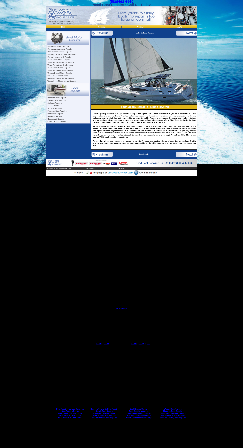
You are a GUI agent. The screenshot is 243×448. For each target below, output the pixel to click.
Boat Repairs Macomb (138, 411)
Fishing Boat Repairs (56, 100)
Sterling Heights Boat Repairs (173, 413)
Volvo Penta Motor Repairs (58, 60)
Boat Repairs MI (102, 344)
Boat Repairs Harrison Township (70, 409)
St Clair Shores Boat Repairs (104, 418)
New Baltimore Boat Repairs (173, 415)
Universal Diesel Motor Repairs (60, 78)
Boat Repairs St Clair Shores (70, 418)
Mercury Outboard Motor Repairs (61, 54)
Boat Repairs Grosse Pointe (70, 413)
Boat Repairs (144, 154)
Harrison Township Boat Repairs (104, 409)
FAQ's (179, 27)
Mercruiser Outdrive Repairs (59, 52)
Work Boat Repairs (55, 114)
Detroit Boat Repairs (104, 411)
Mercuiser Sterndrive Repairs (59, 49)
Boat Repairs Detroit (70, 411)
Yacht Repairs (53, 106)
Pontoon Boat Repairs (57, 111)
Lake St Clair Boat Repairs (104, 415)
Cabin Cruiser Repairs (56, 122)
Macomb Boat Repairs (172, 411)
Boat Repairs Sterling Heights (138, 413)
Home (63, 27)
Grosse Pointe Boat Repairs (104, 413)
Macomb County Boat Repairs (173, 418)
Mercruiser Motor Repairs (58, 46)
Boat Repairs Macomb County (138, 418)
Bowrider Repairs (54, 116)
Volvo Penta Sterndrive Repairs (60, 62)
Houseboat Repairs (55, 119)
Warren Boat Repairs (173, 409)
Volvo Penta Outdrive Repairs (60, 65)
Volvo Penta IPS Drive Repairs (60, 70)
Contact (140, 27)
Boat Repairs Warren (138, 409)
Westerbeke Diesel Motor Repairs (61, 81)
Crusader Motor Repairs (57, 76)
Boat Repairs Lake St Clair (70, 415)
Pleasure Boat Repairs (57, 98)
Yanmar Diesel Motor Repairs (59, 73)
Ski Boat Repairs (54, 108)
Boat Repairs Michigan (140, 344)
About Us (102, 27)
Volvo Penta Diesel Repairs (59, 68)
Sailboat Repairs (54, 103)
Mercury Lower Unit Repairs (59, 57)
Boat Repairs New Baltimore (139, 415)
